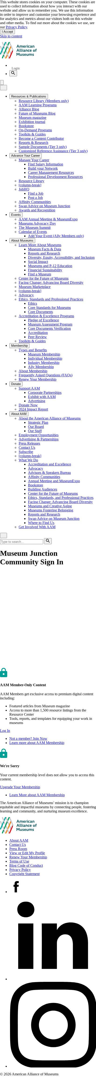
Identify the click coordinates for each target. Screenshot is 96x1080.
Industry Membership (43, 363)
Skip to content (11, 36)
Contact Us (27, 447)
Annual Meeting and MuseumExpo (54, 481)
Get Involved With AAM (37, 527)
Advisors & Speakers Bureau (49, 473)
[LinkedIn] (52, 979)
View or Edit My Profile (27, 853)
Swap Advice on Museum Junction (44, 206)
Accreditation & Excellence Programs (46, 316)
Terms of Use (19, 861)
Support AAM (29, 388)
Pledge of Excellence (43, 320)
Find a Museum (39, 274)
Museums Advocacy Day (37, 223)
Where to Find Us (41, 523)
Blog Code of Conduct (26, 865)
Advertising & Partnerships (38, 439)
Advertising (36, 401)
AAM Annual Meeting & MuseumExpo (48, 219)
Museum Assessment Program (50, 324)
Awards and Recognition (37, 210)
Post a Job (35, 198)
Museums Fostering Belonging (50, 510)
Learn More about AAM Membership (37, 795)
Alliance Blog (29, 109)
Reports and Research (44, 253)
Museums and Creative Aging (50, 506)
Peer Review (37, 337)
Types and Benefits (33, 350)
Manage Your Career (34, 160)
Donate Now (28, 405)
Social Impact (38, 262)
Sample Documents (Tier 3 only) (43, 147)
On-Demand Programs (35, 130)
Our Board (36, 427)
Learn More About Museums (40, 245)
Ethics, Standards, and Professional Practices (60, 498)
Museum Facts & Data (44, 249)
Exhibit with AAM (42, 397)
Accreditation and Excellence (49, 464)
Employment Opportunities (38, 435)
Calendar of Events (33, 232)
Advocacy (26, 295)
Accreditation (38, 333)
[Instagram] (52, 1066)
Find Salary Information (45, 164)
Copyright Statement (24, 874)
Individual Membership (45, 358)
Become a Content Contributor (41, 138)
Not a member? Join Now (28, 738)
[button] (5, 731)
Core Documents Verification (49, 328)
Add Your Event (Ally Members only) (56, 236)
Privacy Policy (16, 27)
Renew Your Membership (37, 379)
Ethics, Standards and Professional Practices (51, 299)
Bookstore (26, 126)
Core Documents (40, 312)
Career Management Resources (51, 173)
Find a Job (35, 193)
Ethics (32, 303)
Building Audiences (42, 489)
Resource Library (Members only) (44, 101)
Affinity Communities (35, 202)
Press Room (18, 849)
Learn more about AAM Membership (36, 743)
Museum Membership (44, 354)
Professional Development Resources (55, 177)
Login (16, 68)
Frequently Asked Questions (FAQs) (45, 375)
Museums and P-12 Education (50, 266)
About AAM (18, 840)
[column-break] (30, 185)
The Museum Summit (35, 228)
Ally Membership (41, 367)
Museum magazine (32, 118)
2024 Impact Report (33, 409)
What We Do (28, 460)
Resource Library (31, 181)
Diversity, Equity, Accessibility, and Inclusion (61, 257)
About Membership (33, 371)
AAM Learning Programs (38, 105)
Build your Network (43, 168)
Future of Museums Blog (37, 113)
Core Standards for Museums (49, 308)
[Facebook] (16, 892)
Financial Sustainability (45, 270)
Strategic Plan (38, 422)
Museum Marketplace (35, 287)
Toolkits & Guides (32, 134)
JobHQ (24, 189)
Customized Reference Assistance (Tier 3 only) (53, 151)
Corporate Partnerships (45, 392)
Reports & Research (33, 143)
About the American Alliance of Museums (50, 418)
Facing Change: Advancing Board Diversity (51, 283)
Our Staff (35, 431)
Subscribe (26, 452)
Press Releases (29, 443)
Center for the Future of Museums (44, 278)
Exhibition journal (32, 122)
